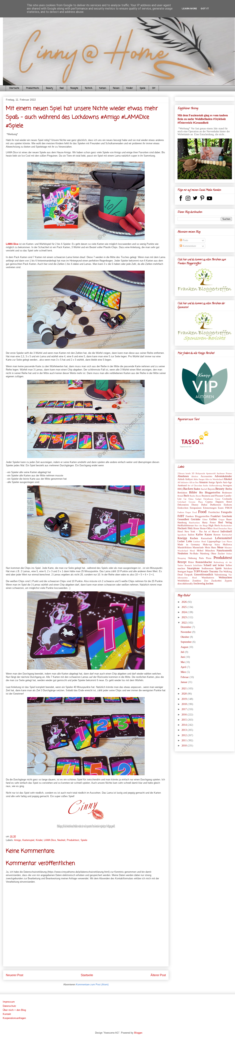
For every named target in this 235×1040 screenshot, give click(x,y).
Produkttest (73, 840)
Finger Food (191, 512)
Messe (220, 547)
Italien (191, 534)
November (186, 632)
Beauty (49, 88)
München (210, 550)
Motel (192, 551)
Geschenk (227, 516)
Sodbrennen (208, 568)
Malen (217, 544)
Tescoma (213, 571)
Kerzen (217, 534)
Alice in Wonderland (214, 479)
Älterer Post (158, 975)
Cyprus (209, 502)
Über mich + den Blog (14, 1010)
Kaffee (199, 534)
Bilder (193, 492)
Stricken (228, 568)
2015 (184, 719)
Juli (183, 652)
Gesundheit (183, 519)
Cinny (217, 499)
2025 (184, 607)
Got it (205, 8)
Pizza (208, 558)
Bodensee (227, 492)
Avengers (227, 485)
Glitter (205, 519)
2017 (184, 709)
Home (196, 528)
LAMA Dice (12, 244)
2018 (184, 704)
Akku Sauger (199, 479)
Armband (182, 485)
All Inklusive (183, 482)
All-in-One (193, 482)
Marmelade (198, 547)
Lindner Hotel (199, 541)
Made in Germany (189, 544)
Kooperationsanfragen (14, 1018)
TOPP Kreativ (201, 571)
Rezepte (74, 88)
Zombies (196, 580)
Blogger (138, 1032)
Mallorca (227, 544)
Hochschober (226, 525)
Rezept (182, 562)
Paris (201, 558)
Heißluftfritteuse (186, 525)
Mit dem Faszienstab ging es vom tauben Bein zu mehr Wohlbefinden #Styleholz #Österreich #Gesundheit (203, 119)
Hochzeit (182, 528)
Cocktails (227, 499)
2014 (184, 724)
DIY (153, 88)
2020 (184, 693)
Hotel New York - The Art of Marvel (198, 531)
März (184, 672)
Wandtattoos (208, 577)
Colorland (182, 502)
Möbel (200, 550)
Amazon (203, 482)
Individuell (226, 531)
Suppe (190, 571)
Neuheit (61, 840)
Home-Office (206, 528)
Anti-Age (227, 482)
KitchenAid (227, 535)
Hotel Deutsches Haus (222, 528)
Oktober (185, 637)
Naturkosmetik (224, 550)
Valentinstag (220, 574)
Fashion (181, 512)
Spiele (142, 88)
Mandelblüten (185, 547)
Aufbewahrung (215, 485)
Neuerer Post (14, 975)
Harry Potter (209, 522)
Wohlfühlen (183, 580)
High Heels (214, 525)
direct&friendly (185, 583)
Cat (185, 499)
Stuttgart (182, 571)
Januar (184, 682)
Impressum (9, 1001)
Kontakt (7, 1014)
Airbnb (181, 479)
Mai (183, 662)
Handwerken (194, 522)
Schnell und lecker (214, 565)
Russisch (188, 565)
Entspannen (196, 508)
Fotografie (226, 512)
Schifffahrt (197, 565)
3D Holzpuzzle (198, 473)
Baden (197, 489)
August (185, 647)
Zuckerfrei (216, 580)
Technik (88, 88)
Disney (194, 504)
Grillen (213, 519)
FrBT (181, 516)
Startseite (14, 88)
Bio (201, 492)
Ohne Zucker (218, 553)
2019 (184, 699)
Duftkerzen (215, 504)
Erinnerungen (210, 508)
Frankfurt (215, 516)
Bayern (211, 489)
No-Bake (194, 553)
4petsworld (211, 473)
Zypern (228, 580)
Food (62, 88)
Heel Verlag (225, 522)
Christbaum (208, 499)
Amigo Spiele (215, 482)
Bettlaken (182, 492)
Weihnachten (225, 577)
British (180, 496)
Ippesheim (182, 535)
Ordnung (192, 558)
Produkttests (32, 88)
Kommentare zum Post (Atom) (92, 984)
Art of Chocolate (194, 485)
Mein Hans (210, 547)
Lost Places (227, 541)
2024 (184, 612)
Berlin (228, 489)
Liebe (189, 541)
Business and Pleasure (212, 495)
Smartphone (193, 568)
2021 (184, 688)
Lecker (181, 541)
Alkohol (227, 479)
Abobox (194, 476)
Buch (186, 495)
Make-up (207, 544)
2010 (184, 745)
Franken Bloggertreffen (197, 516)
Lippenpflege (214, 541)
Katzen (102, 88)
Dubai (204, 504)
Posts (185, 240)
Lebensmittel (223, 538)
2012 (184, 735)
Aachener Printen (224, 473)
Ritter (191, 562)
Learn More (189, 8)
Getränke (195, 519)
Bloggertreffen (212, 492)
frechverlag (199, 583)
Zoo (206, 580)
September (186, 642)
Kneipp (182, 538)
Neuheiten (183, 553)
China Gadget (194, 499)
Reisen (116, 88)
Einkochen (183, 508)
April (184, 667)
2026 (184, 602)
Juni (183, 657)
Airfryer (189, 479)
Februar (185, 677)
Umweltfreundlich (203, 574)
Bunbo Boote (195, 496)
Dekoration (183, 504)
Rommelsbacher (204, 562)
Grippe (222, 519)
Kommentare (189, 246)
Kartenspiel (28, 840)
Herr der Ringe (201, 525)
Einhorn (228, 504)
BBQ (180, 489)
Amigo (17, 840)
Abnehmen (183, 476)
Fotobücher (214, 512)
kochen (209, 583)
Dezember (186, 627)
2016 (184, 714)
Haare (229, 519)
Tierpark (188, 574)
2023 (184, 617)
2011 (184, 740)
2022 (184, 622)
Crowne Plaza (196, 502)
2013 (184, 730)
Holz (190, 528)
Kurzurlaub (206, 538)
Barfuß (204, 489)
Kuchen (194, 538)
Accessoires (206, 476)
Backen (188, 488)
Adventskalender (223, 476)
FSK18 (228, 508)
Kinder (129, 88)
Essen (221, 508)
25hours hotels (184, 473)
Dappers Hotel (224, 502)
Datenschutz (9, 1006)
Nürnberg (204, 553)
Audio (205, 485)
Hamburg (182, 522)
